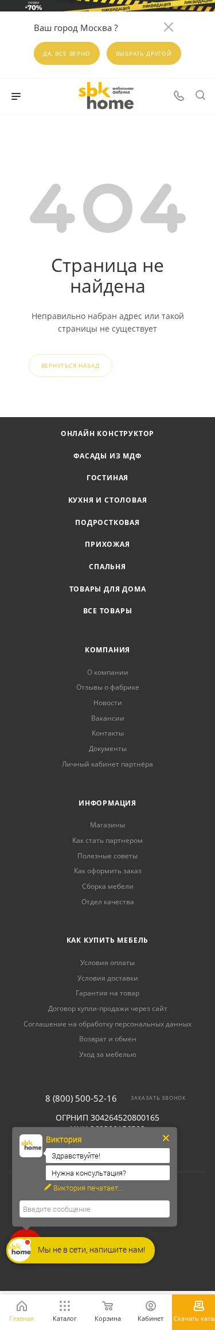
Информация (107, 803)
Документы (108, 748)
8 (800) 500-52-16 (81, 1098)
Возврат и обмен (107, 1039)
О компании (107, 672)
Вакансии (107, 718)
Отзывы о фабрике (107, 687)
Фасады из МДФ (107, 456)
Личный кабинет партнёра (107, 764)
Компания (107, 650)
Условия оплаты (107, 962)
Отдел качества (107, 902)
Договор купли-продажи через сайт (107, 1008)
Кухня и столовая (107, 500)
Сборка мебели (108, 886)
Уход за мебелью (107, 1054)
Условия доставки (107, 978)
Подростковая (107, 522)
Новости (107, 702)
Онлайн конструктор (107, 433)
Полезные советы (107, 856)
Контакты (108, 733)
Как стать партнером (107, 840)
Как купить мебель (108, 940)
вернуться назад (70, 365)
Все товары (107, 611)
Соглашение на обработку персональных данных (107, 1024)
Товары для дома (107, 589)
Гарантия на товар (107, 993)
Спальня (107, 566)
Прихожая (107, 544)
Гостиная (107, 478)
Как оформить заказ (108, 871)
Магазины (107, 825)
